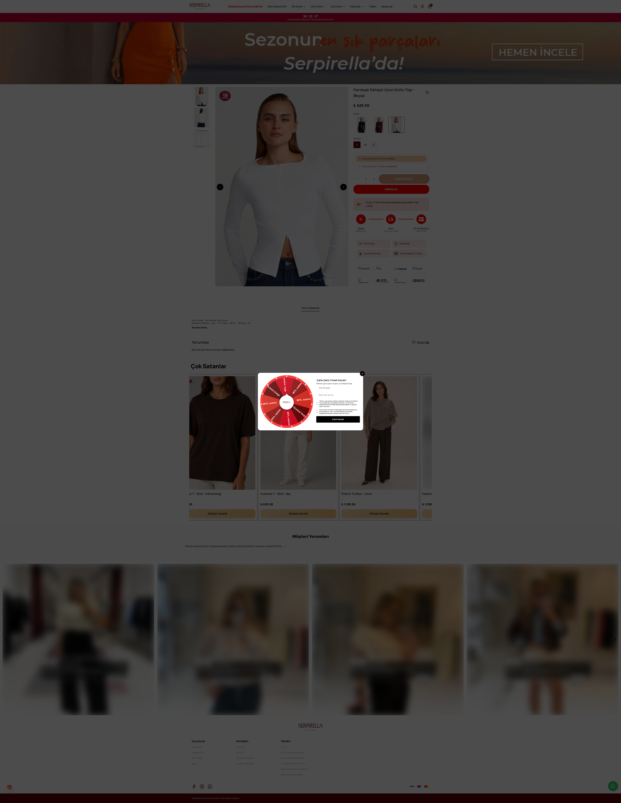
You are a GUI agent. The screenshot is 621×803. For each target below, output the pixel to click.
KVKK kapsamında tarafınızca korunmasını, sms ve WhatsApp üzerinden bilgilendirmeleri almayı (338, 411)
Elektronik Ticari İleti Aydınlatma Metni (334, 405)
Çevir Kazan (338, 419)
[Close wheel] (362, 373)
